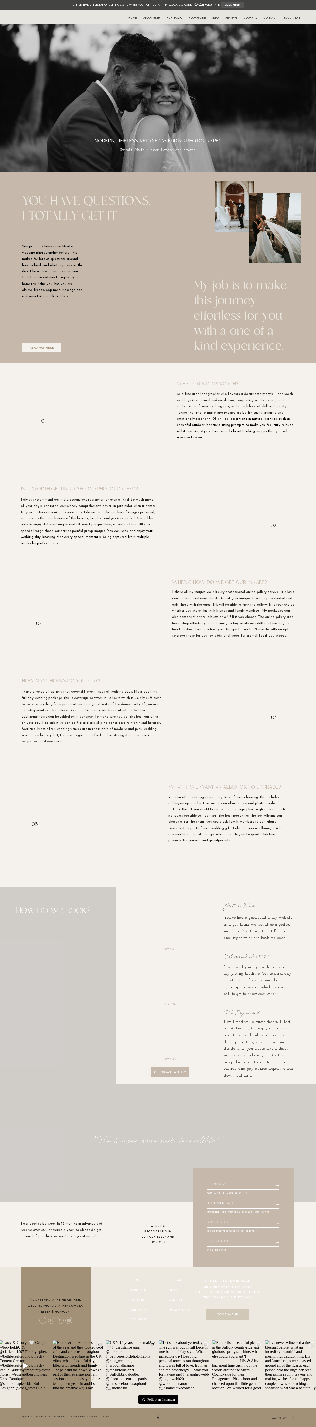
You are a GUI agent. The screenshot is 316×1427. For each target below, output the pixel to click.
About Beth (151, 17)
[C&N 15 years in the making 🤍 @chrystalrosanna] (131, 1365)
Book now (217, 1184)
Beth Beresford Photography (95, 1416)
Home (132, 17)
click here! (232, 5)
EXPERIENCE (138, 1300)
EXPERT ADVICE (219, 1241)
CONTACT (175, 1299)
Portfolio (174, 17)
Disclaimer (138, 1319)
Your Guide (197, 17)
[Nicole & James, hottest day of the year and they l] (78, 1365)
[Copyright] (158, 1417)
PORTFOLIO (138, 1310)
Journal (250, 17)
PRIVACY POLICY (180, 1310)
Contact (270, 17)
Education (292, 17)
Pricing (174, 1290)
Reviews (231, 17)
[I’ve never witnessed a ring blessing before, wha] (290, 1365)
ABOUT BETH (217, 1222)
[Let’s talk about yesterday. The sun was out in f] (184, 1365)
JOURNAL (175, 1280)
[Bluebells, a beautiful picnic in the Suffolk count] (237, 1365)
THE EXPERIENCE (220, 1203)
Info (215, 17)
